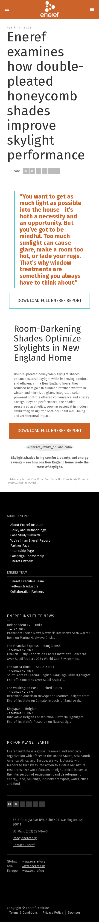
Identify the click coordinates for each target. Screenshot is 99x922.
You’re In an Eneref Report (30, 541)
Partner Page (19, 546)
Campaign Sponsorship (27, 556)
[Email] (26, 171)
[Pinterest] (44, 171)
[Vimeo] (35, 804)
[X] (32, 171)
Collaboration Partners (27, 592)
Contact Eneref (24, 845)
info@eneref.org (25, 838)
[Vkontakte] (57, 171)
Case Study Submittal (26, 535)
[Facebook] (38, 171)
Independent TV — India (24, 625)
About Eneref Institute (26, 525)
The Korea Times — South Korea (30, 667)
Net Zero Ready (67, 479)
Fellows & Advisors (24, 586)
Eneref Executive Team (27, 581)
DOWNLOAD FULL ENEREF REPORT (49, 300)
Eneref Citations (22, 561)
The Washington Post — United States (34, 688)
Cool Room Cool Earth (44, 479)
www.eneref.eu (33, 871)
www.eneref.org (33, 861)
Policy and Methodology (28, 530)
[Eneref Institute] (49, 9)
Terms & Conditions (23, 913)
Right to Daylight (28, 482)
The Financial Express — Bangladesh (34, 646)
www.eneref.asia (33, 866)
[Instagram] (42, 804)
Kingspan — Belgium (22, 709)
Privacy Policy (53, 913)
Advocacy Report (20, 479)
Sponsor (74, 913)
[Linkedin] (51, 171)
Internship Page (22, 551)
